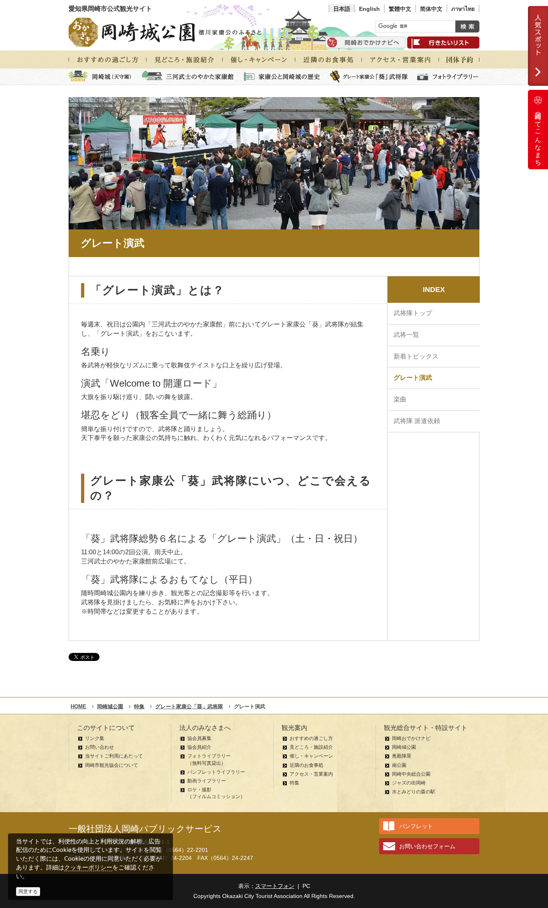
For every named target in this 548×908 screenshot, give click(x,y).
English (369, 9)
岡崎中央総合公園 (411, 774)
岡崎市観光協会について (111, 765)
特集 (294, 783)
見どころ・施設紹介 (311, 747)
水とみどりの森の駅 (413, 791)
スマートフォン (274, 886)
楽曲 (400, 399)
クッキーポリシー (88, 867)
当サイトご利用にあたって (114, 756)
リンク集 (94, 738)
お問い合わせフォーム (427, 846)
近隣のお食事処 (306, 765)
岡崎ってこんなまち (538, 135)
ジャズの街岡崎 (409, 783)
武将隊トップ (413, 313)
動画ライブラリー (206, 781)
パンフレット (416, 826)
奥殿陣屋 (401, 756)
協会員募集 (199, 738)
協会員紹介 (199, 747)
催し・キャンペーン (311, 756)
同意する (28, 891)
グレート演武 (413, 377)
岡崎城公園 (404, 747)
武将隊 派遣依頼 (417, 421)
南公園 (399, 765)
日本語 (341, 9)
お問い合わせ (99, 747)
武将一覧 (406, 334)
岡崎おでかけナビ (411, 738)
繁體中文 (400, 9)
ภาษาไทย (463, 9)
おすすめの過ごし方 (311, 738)
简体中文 (431, 9)
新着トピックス (416, 356)
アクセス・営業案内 (311, 774)
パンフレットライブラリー (216, 772)
